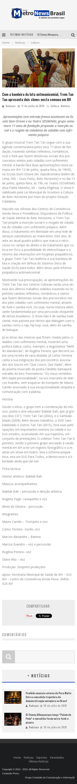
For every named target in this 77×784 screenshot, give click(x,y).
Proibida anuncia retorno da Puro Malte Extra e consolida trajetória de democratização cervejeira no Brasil (48, 697)
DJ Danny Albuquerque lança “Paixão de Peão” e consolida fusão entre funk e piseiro (48, 718)
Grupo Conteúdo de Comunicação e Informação (50, 777)
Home (6, 42)
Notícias (65, 106)
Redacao (10, 106)
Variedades (57, 757)
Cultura (55, 106)
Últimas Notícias (38, 761)
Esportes (41, 757)
